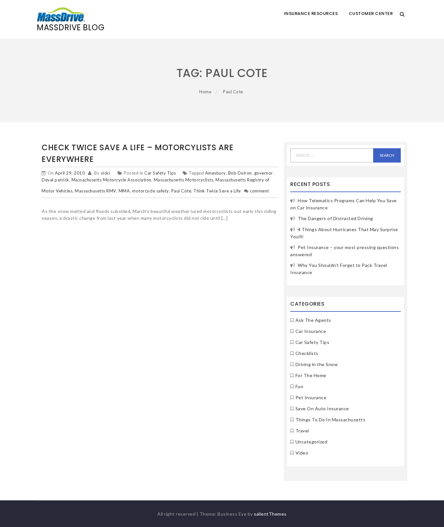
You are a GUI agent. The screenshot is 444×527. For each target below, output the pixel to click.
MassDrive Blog (70, 27)
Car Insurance (310, 331)
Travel (302, 430)
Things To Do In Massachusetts (330, 419)
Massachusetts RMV (95, 190)
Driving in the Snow (316, 364)
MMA (124, 190)
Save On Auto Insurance (322, 408)
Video (301, 452)
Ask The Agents (313, 320)
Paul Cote (181, 190)
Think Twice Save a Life (217, 190)
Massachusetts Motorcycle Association (111, 179)
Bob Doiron (240, 173)
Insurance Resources (311, 13)
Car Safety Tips (160, 173)
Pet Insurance (311, 397)
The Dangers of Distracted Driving (335, 218)
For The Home (310, 375)
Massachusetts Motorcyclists (184, 179)
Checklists (307, 353)
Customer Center (371, 13)
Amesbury (215, 173)
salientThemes (270, 514)
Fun (299, 386)
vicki (105, 173)
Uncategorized (311, 441)
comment (259, 190)
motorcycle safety (150, 190)
